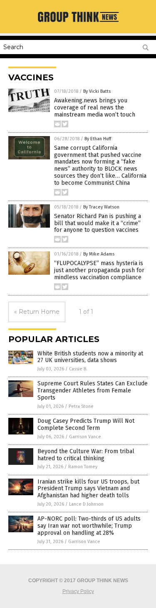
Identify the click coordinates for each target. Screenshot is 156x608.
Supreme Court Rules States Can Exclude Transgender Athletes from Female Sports (92, 390)
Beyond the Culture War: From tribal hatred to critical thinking (85, 455)
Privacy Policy (78, 591)
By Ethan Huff (97, 138)
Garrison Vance (85, 436)
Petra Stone (81, 406)
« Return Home (36, 311)
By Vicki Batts (97, 91)
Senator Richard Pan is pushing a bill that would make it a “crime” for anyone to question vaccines (97, 223)
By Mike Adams (98, 254)
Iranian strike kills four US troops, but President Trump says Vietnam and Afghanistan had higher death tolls (88, 488)
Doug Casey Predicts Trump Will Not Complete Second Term (85, 424)
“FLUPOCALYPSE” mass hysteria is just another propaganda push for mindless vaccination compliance (99, 270)
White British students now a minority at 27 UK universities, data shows (90, 357)
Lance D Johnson (86, 504)
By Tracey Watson (101, 207)
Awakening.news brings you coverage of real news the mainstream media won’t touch (94, 107)
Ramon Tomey (82, 466)
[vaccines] (78, 22)
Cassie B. (78, 369)
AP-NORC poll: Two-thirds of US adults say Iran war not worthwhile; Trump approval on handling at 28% (89, 525)
